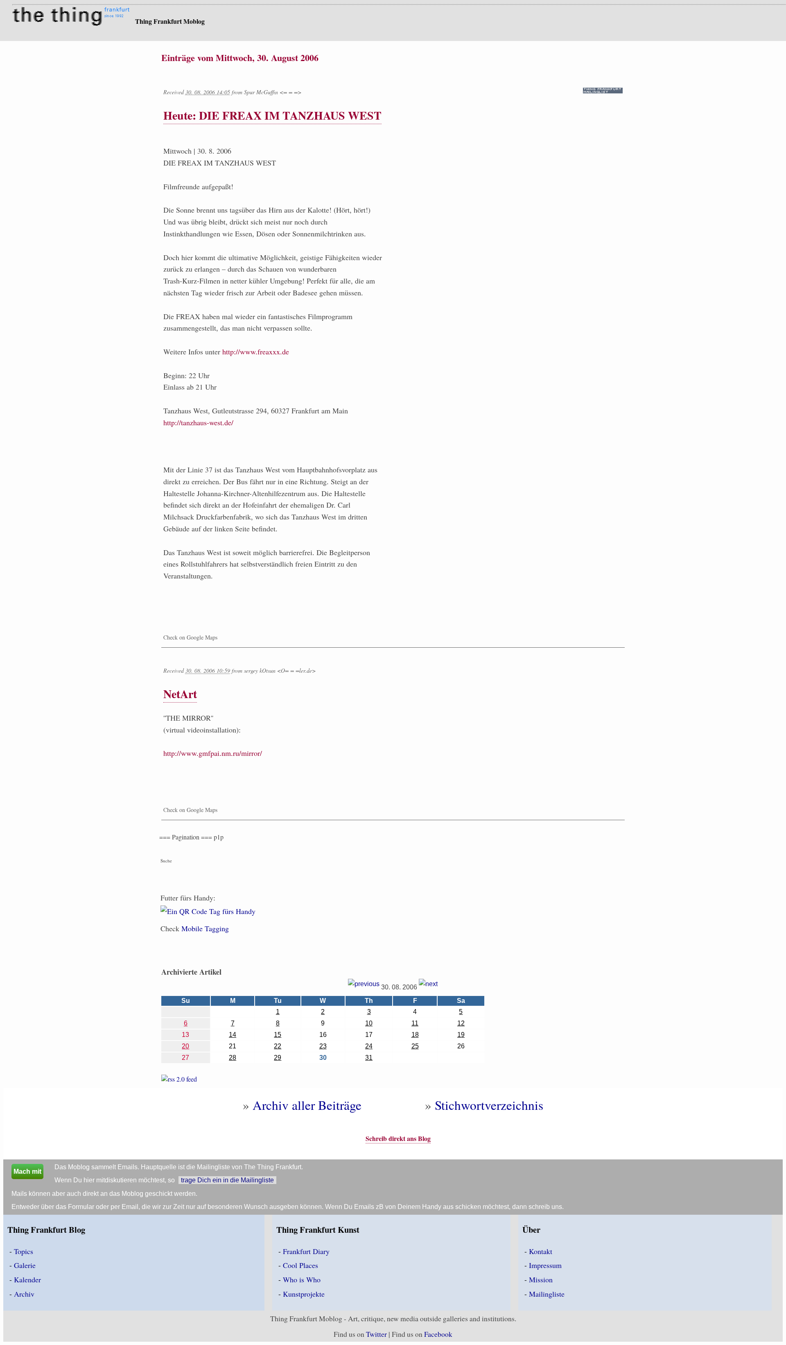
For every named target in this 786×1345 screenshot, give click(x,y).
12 (461, 1023)
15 (277, 1034)
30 (323, 1057)
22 (277, 1046)
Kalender (27, 1279)
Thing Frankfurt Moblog (170, 21)
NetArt (180, 693)
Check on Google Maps (190, 637)
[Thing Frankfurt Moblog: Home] (72, 17)
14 (232, 1034)
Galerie (25, 1265)
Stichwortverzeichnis (489, 1105)
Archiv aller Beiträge (307, 1105)
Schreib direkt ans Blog (398, 1138)
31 (369, 1057)
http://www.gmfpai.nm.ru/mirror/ (212, 753)
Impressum (545, 1265)
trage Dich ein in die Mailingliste (227, 1180)
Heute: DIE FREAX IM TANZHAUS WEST (272, 115)
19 (461, 1034)
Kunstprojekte (304, 1294)
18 (415, 1034)
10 (369, 1023)
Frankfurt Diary (306, 1251)
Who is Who (302, 1279)
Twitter (376, 1334)
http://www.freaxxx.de (255, 351)
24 (369, 1046)
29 (277, 1057)
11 (414, 1023)
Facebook (438, 1334)
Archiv (24, 1294)
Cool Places (300, 1265)
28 (232, 1057)
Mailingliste (547, 1294)
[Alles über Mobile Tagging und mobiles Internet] (207, 916)
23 (323, 1046)
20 (185, 1046)
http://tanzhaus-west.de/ (198, 422)
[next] (428, 987)
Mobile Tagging (205, 928)
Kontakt (540, 1251)
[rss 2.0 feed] (179, 1080)
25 (415, 1046)
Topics (23, 1251)
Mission (541, 1279)
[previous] (363, 987)
